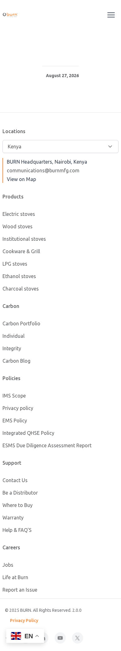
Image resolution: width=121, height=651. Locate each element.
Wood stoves (17, 226)
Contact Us (15, 480)
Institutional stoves (24, 239)
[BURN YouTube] (60, 638)
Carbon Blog (16, 361)
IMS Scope (14, 395)
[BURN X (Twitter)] (77, 638)
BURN (25, 610)
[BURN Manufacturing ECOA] (17, 15)
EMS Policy (14, 420)
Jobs (7, 565)
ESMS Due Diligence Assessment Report (47, 445)
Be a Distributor (20, 492)
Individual (13, 336)
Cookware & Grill (21, 251)
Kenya (14, 146)
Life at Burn (15, 577)
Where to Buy (17, 505)
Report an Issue (19, 590)
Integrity (11, 348)
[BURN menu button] (111, 14)
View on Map (21, 179)
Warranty (13, 517)
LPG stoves (14, 264)
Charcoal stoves (20, 288)
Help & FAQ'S (17, 530)
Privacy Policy (24, 620)
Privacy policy (17, 408)
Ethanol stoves (19, 276)
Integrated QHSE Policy (28, 433)
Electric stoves (18, 214)
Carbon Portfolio (21, 323)
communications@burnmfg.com (43, 170)
